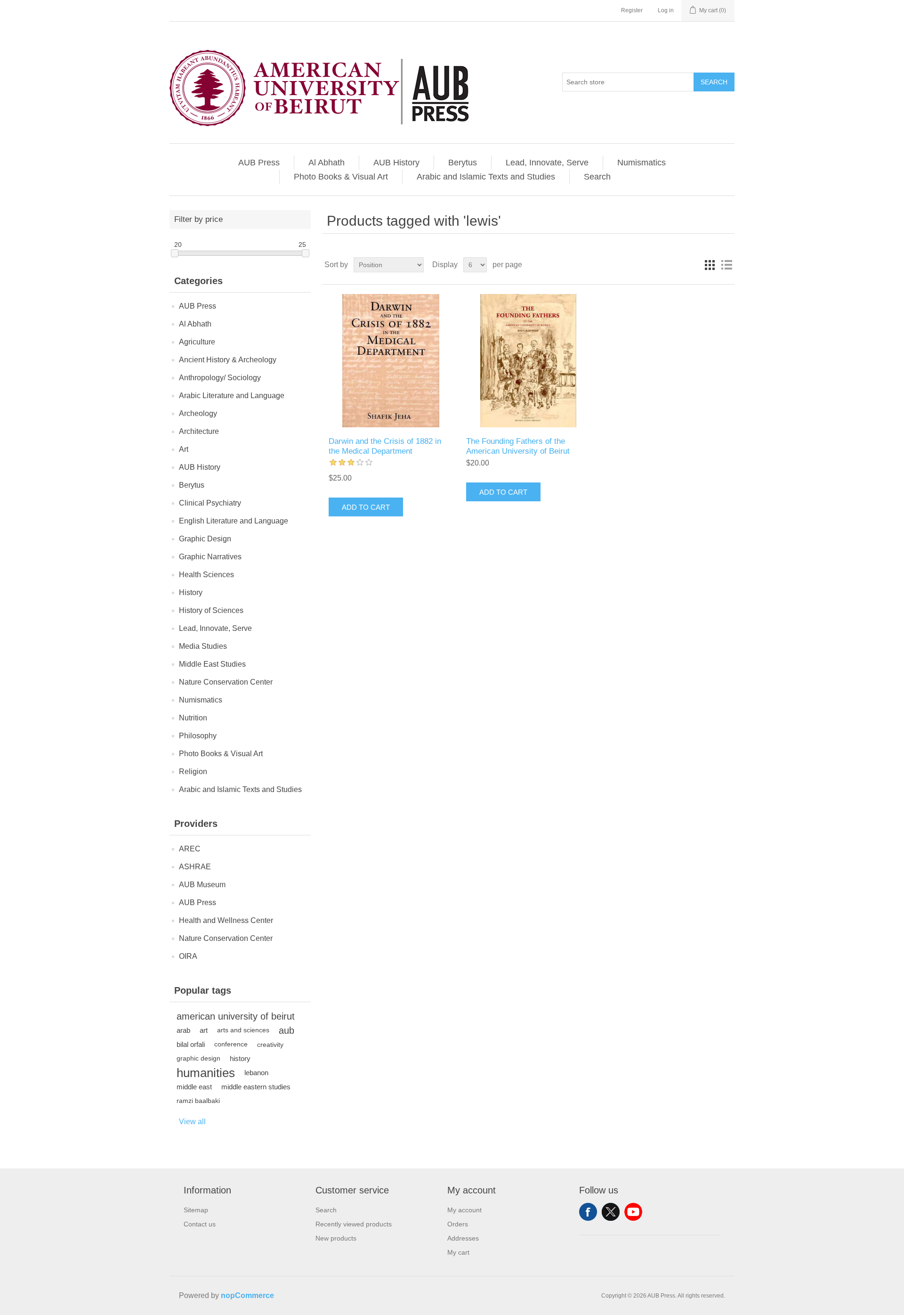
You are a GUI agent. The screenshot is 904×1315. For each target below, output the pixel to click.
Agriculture (197, 342)
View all (192, 1122)
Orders (457, 1224)
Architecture (199, 431)
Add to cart (366, 507)
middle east (194, 1087)
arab (183, 1030)
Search (714, 82)
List (726, 264)
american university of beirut (236, 1016)
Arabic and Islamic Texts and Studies (486, 176)
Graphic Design (205, 539)
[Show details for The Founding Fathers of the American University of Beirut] (528, 360)
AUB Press (259, 162)
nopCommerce (247, 1295)
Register (632, 10)
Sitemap (196, 1210)
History (190, 592)
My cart (458, 1252)
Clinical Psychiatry (210, 503)
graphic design (198, 1058)
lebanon (256, 1073)
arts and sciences (243, 1030)
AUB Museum (202, 885)
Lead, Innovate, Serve (547, 162)
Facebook (588, 1212)
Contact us (200, 1224)
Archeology (198, 413)
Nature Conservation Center (226, 682)
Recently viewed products (353, 1224)
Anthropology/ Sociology (220, 378)
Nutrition (193, 718)
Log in (666, 10)
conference (231, 1044)
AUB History (396, 162)
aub (286, 1030)
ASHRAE (195, 867)
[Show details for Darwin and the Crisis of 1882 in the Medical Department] (390, 360)
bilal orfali (191, 1044)
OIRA (188, 956)
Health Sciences (206, 575)
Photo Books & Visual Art (341, 176)
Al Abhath (326, 162)
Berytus (462, 162)
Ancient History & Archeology (227, 360)
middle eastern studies (256, 1087)
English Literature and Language (233, 521)
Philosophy (198, 736)
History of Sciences (211, 610)
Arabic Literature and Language (231, 396)
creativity (270, 1044)
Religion (193, 772)
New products (335, 1238)
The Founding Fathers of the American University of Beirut (518, 446)
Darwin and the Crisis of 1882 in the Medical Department (385, 446)
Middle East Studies (212, 664)
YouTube (633, 1212)
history (240, 1058)
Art (183, 449)
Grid (709, 264)
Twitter (611, 1212)
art (204, 1030)
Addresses (463, 1238)
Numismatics (641, 162)
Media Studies (203, 646)
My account (464, 1210)
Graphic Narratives (210, 557)
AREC (190, 849)
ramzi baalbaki (198, 1100)
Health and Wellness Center (226, 920)
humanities (206, 1072)
